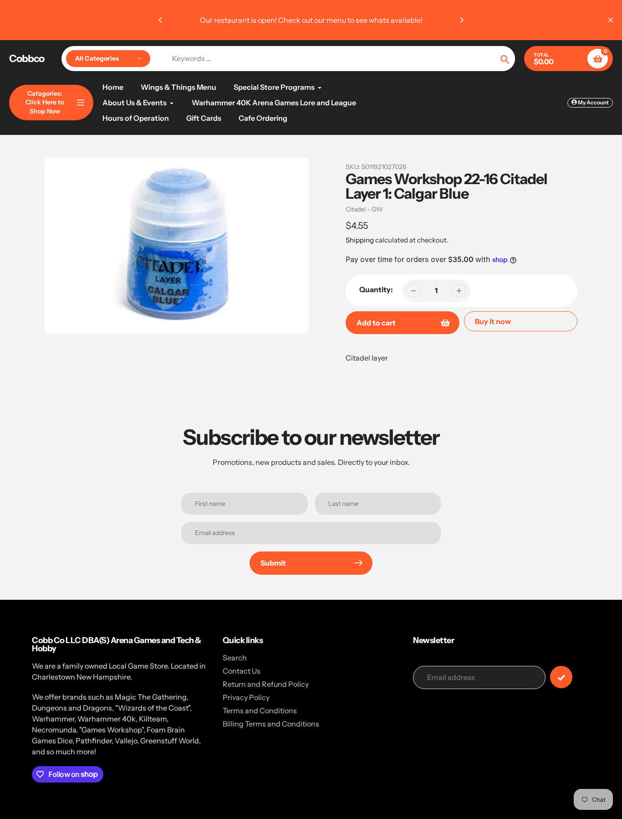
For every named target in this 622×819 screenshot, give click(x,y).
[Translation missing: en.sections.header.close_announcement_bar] (610, 20)
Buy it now (493, 321)
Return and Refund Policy (266, 684)
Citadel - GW (364, 209)
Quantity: (376, 289)
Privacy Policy (246, 697)
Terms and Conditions (260, 710)
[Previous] (160, 20)
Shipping (360, 240)
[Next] (461, 20)
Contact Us (241, 670)
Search (235, 657)
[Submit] (561, 677)
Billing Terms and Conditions (271, 723)
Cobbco (26, 59)
